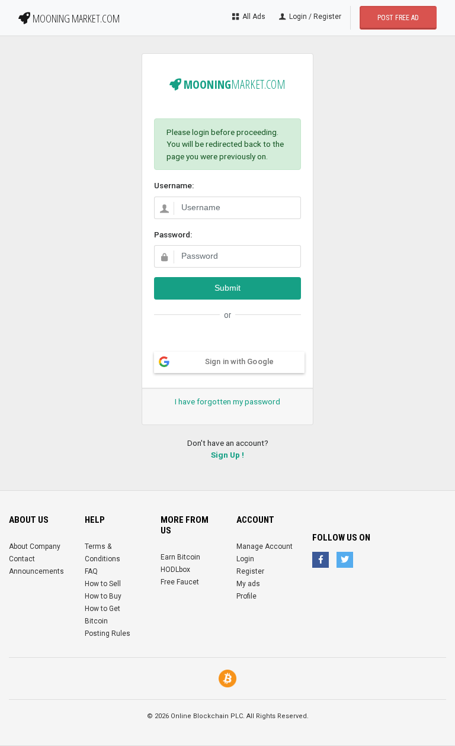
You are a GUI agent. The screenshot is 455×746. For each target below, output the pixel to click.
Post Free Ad (398, 18)
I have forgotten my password (227, 401)
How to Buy (103, 596)
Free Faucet (180, 582)
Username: (174, 185)
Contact (22, 559)
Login (245, 559)
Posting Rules (107, 633)
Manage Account (264, 546)
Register (250, 571)
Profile (246, 596)
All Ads (253, 16)
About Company (34, 546)
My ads (248, 584)
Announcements (36, 571)
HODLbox (175, 569)
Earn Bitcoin (180, 557)
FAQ (91, 571)
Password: (173, 234)
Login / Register (314, 16)
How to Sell (103, 584)
